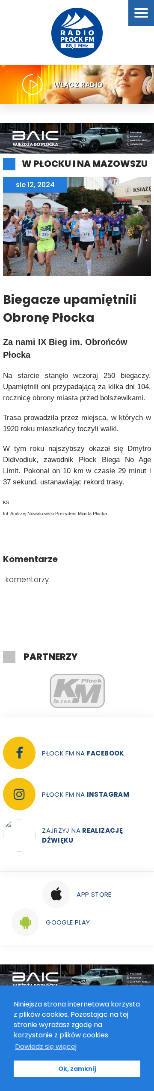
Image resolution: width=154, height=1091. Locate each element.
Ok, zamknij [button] (77, 1068)
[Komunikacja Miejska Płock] (77, 691)
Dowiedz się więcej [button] (46, 1047)
